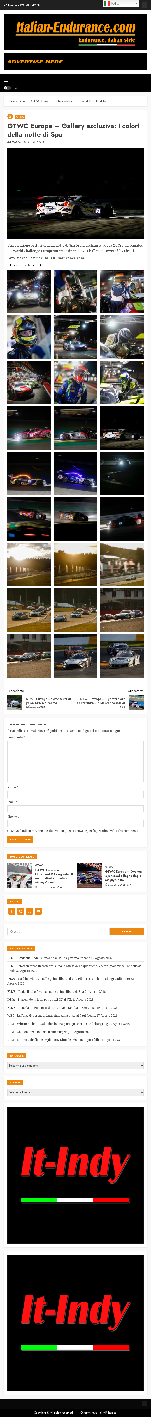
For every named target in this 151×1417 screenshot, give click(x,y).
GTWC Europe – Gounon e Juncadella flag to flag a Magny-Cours (123, 875)
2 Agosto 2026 (47, 887)
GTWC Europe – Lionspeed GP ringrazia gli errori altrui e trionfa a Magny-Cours (54, 876)
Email (12, 802)
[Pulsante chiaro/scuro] (7, 88)
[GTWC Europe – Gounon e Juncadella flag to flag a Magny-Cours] (89, 875)
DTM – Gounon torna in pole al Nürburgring (38, 1032)
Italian (115, 3)
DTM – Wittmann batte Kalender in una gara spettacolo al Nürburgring (57, 1024)
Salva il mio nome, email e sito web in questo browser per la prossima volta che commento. (75, 831)
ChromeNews (88, 1413)
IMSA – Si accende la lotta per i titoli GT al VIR (39, 999)
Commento (16, 737)
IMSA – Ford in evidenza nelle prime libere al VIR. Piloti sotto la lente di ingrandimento (68, 979)
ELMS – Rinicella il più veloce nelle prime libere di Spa (45, 992)
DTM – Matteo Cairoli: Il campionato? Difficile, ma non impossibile (53, 1040)
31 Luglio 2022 (35, 142)
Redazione (16, 142)
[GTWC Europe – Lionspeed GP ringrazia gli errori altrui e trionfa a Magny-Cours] (19, 875)
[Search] (16, 87)
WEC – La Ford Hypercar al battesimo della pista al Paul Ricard (51, 1016)
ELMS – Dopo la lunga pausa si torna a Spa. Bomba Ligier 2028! (51, 1008)
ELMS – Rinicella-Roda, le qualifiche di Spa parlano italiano (48, 958)
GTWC (20, 116)
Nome (12, 787)
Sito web (13, 816)
